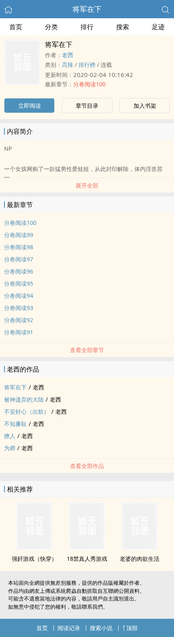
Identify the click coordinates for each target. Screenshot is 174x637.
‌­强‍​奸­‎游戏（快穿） (34, 558)
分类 (51, 26)
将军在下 (87, 9)
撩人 (9, 436)
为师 (9, 448)
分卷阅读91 (18, 332)
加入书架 (145, 105)
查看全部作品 (87, 466)
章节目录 (87, 105)
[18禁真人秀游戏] (87, 547)
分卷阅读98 (18, 247)
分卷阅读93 (18, 308)
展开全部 (87, 185)
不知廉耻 (15, 424)
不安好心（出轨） (26, 411)
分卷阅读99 (18, 235)
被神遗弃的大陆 (24, 399)
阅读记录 (68, 628)
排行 (87, 26)
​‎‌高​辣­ (67, 64)
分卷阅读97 (18, 259)
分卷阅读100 (89, 84)
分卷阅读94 (18, 295)
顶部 (132, 628)
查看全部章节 (87, 350)
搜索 (122, 26)
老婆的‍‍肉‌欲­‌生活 (139, 558)
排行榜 (87, 64)
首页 (15, 26)
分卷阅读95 (18, 283)
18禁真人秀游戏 (87, 558)
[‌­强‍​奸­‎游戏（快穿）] (34, 547)
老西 (67, 55)
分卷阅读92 (18, 320)
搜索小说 (101, 628)
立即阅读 (29, 105)
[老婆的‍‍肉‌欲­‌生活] (139, 547)
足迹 (158, 26)
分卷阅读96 (18, 271)
